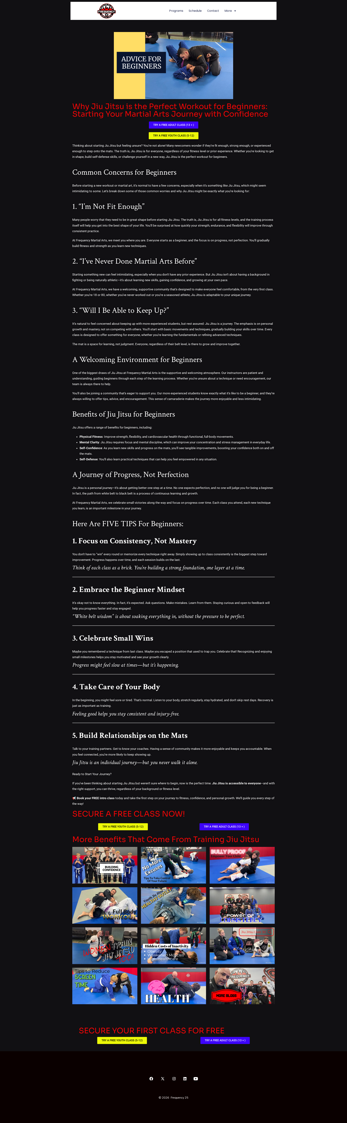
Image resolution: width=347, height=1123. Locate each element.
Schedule (195, 11)
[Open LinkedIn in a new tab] (185, 1079)
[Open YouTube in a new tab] (196, 1079)
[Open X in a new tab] (162, 1079)
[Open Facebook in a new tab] (151, 1079)
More (228, 11)
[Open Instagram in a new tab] (174, 1079)
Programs (176, 11)
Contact (213, 11)
